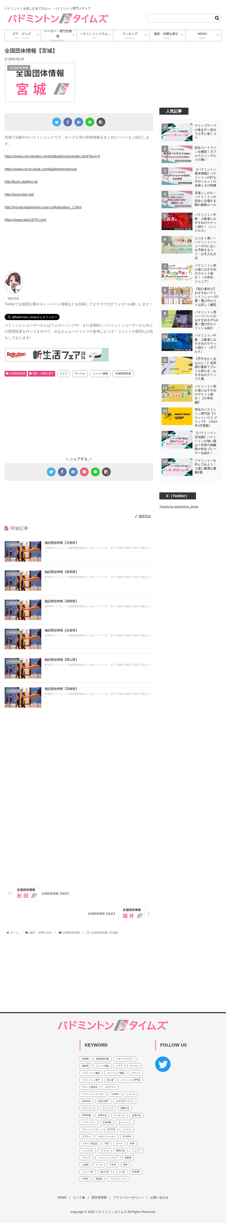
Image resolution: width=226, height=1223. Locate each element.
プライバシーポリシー (128, 1197)
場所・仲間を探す (43, 373)
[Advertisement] (79, 249)
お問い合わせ (159, 1197)
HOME (62, 1197)
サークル (80, 373)
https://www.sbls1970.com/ (25, 220)
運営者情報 (99, 1197)
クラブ (64, 373)
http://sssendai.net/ (19, 194)
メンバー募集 (100, 373)
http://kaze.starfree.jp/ (21, 182)
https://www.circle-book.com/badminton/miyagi (41, 169)
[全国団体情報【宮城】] (78, 122)
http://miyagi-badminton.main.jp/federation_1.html (43, 207)
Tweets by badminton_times (178, 506)
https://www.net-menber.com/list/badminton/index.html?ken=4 (52, 156)
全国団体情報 (17, 373)
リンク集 (79, 1197)
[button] (217, 18)
